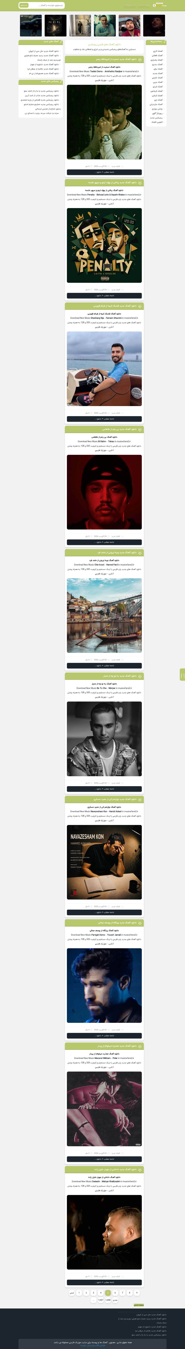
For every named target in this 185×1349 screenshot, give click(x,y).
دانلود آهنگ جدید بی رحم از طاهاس (119, 429)
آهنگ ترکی (158, 69)
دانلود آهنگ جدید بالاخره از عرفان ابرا (43, 69)
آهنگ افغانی (157, 55)
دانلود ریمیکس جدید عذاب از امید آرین (42, 95)
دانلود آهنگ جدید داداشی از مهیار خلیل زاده (115, 1169)
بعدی (115, 1300)
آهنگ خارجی (157, 77)
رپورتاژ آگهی (157, 113)
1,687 (100, 1300)
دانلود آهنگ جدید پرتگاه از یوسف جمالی (117, 922)
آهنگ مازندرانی (156, 104)
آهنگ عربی (157, 82)
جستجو (24, 5)
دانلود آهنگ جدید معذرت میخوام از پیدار (117, 1046)
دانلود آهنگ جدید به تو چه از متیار (120, 676)
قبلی (72, 1293)
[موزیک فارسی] (159, 5)
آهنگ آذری (157, 51)
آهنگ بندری (157, 64)
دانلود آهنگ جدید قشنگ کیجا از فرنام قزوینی (115, 306)
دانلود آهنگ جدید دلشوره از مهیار (44, 64)
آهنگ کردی (157, 86)
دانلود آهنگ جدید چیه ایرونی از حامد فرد (117, 552)
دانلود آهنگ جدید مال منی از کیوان (44, 51)
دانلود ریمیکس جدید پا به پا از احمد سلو (41, 91)
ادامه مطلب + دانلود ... (104, 172)
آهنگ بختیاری (156, 60)
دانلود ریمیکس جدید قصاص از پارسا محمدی (40, 100)
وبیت (82, 1345)
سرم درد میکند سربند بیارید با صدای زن (42, 113)
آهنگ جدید (144, 5)
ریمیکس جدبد (156, 118)
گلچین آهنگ (156, 122)
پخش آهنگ (129, 5)
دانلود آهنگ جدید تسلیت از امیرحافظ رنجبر (116, 59)
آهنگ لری (158, 100)
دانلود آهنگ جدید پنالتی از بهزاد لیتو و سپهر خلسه (112, 182)
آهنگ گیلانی (157, 95)
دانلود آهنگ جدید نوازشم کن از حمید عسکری (115, 799)
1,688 (107, 1300)
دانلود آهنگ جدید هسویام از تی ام (44, 73)
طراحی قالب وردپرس (96, 1345)
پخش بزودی (157, 109)
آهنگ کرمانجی (156, 91)
